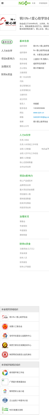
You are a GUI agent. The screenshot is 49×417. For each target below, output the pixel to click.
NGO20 (26, 3)
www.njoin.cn (38, 112)
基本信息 (7, 42)
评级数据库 (43, 3)
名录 (33, 3)
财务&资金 (6, 74)
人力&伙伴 (6, 50)
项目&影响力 (8, 58)
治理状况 (6, 66)
